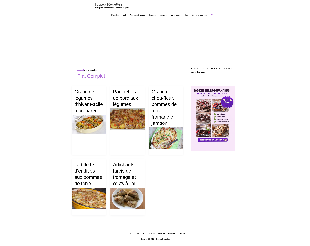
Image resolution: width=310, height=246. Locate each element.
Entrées (152, 15)
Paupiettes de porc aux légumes (125, 98)
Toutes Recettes (108, 4)
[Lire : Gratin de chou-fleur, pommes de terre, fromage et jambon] (166, 138)
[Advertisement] (155, 37)
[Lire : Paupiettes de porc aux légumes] (127, 119)
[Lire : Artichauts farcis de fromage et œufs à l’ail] (127, 198)
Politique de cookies (176, 233)
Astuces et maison (137, 15)
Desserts (163, 15)
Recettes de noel (118, 15)
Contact (137, 233)
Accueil (128, 233)
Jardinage (175, 15)
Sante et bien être (199, 15)
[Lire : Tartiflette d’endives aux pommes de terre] (89, 198)
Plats (186, 15)
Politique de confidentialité (154, 233)
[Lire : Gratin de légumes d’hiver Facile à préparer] (89, 124)
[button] (212, 15)
